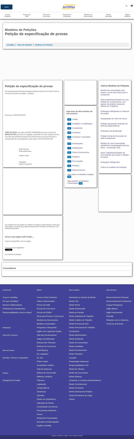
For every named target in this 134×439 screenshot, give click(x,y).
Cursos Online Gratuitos (47, 297)
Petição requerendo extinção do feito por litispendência (114, 125)
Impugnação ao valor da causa (114, 119)
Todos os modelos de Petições (114, 167)
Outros (72, 399)
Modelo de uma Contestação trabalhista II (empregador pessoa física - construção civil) (115, 145)
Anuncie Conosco (10, 335)
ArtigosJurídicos (127, 15)
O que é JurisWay (10, 297)
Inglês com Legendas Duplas (49, 331)
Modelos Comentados (46, 324)
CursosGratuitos (7, 15)
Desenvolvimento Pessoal (117, 297)
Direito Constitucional (78, 384)
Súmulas (40, 395)
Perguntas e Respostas (47, 327)
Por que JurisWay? (11, 301)
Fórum (39, 414)
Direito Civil (73, 301)
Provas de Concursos (46, 309)
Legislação (41, 384)
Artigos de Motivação (46, 339)
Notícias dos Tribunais (46, 343)
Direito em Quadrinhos (46, 399)
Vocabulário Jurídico (45, 365)
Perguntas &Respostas (67, 15)
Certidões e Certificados (80, 124)
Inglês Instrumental (114, 312)
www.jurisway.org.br (12, 228)
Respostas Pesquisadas (47, 418)
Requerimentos (77, 170)
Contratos (74, 132)
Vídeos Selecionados (46, 301)
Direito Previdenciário (78, 350)
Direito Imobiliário (76, 346)
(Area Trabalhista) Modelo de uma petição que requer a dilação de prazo (115, 155)
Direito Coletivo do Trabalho (80, 320)
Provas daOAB (26, 15)
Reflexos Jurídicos (44, 377)
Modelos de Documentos (47, 320)
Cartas (73, 119)
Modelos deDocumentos (88, 15)
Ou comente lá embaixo (13, 254)
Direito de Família (76, 312)
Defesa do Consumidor (46, 373)
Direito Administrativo (78, 335)
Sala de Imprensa (44, 369)
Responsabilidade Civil (78, 365)
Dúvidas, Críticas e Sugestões (15, 358)
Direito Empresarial (77, 309)
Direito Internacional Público (81, 392)
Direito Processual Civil (78, 324)
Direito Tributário (76, 354)
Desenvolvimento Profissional (118, 301)
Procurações (76, 161)
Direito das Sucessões (78, 373)
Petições (74, 157)
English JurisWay (44, 426)
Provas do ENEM (44, 312)
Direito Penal (74, 305)
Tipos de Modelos (24, 45)
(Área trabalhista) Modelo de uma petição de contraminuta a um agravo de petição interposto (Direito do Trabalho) (115, 103)
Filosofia (109, 316)
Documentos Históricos (46, 410)
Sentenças (41, 392)
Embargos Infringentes (110, 162)
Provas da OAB (43, 305)
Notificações (76, 148)
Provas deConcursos (46, 15)
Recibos (74, 166)
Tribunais (41, 380)
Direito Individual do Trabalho (81, 316)
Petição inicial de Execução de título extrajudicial (114, 137)
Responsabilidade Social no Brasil (17, 312)
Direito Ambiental (76, 339)
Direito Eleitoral (75, 377)
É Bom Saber (42, 361)
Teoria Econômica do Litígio (80, 395)
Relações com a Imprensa (117, 320)
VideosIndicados (108, 15)
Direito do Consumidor (78, 343)
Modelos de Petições (44, 45)
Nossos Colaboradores (12, 305)
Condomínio (75, 128)
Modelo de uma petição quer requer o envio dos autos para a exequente (114, 92)
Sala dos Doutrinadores (47, 335)
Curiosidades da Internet (47, 407)
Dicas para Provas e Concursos (50, 316)
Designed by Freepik (11, 380)
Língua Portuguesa (114, 305)
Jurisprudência (43, 388)
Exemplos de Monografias (48, 422)
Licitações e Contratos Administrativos (85, 380)
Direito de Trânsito (76, 369)
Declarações (76, 143)
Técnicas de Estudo (114, 324)
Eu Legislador (42, 354)
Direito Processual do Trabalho (82, 327)
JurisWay (10, 45)
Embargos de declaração (111, 131)
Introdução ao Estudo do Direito (82, 297)
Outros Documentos (79, 152)
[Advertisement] (67, 63)
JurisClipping (42, 350)
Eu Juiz (40, 358)
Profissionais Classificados (14, 309)
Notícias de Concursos (46, 346)
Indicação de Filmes (45, 403)
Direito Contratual (76, 388)
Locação (72, 358)
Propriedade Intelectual (78, 361)
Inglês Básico (112, 309)
